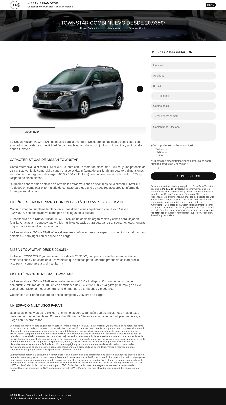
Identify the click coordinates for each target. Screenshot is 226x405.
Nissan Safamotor (89, 28)
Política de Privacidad (173, 189)
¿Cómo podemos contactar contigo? (172, 145)
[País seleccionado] (155, 96)
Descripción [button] (32, 131)
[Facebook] (210, 395)
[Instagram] (214, 395)
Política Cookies (39, 398)
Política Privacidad (20, 398)
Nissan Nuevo (114, 28)
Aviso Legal (55, 398)
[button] (15, 89)
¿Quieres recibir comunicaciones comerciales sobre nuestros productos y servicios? (181, 162)
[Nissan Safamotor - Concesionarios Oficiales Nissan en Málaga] (15, 4)
